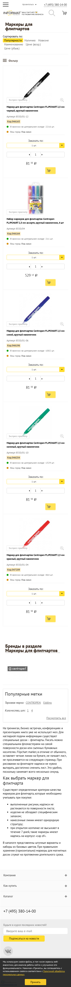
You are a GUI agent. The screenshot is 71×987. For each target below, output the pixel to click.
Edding (47, 702)
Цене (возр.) (33, 44)
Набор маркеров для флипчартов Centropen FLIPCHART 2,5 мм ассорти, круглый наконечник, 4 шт (35, 220)
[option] (35, 669)
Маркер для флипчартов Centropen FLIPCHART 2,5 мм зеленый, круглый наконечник (36, 444)
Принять (35, 982)
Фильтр (13, 61)
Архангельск (28, 4)
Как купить (10, 885)
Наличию (30, 40)
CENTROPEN (33, 702)
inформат (23, 14)
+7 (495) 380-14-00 (55, 4)
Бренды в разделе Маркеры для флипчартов (31, 648)
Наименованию (13, 44)
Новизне (43, 40)
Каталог (8, 896)
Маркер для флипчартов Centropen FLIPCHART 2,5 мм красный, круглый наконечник (36, 556)
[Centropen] (17, 669)
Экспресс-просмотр (18, 99)
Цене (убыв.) (12, 48)
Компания (9, 875)
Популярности (13, 40)
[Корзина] (64, 12)
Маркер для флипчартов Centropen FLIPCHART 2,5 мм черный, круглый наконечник (36, 108)
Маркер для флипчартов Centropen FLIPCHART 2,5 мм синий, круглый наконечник (36, 332)
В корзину (50, 170)
